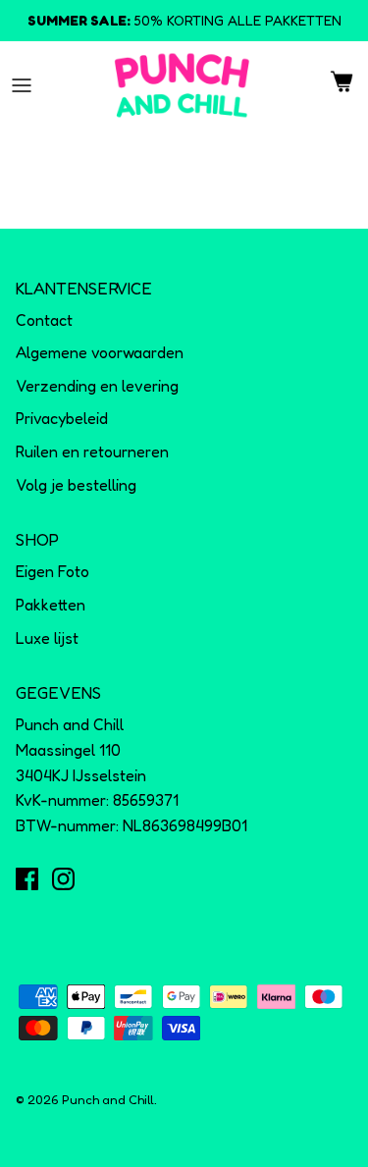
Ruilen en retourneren (92, 451)
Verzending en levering (97, 386)
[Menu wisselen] (21, 85)
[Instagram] (63, 879)
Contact (44, 320)
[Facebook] (27, 879)
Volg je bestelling (76, 485)
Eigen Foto (52, 571)
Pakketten (50, 604)
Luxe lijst (47, 638)
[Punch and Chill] (182, 85)
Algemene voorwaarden (100, 352)
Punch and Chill (108, 1099)
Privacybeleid (62, 418)
